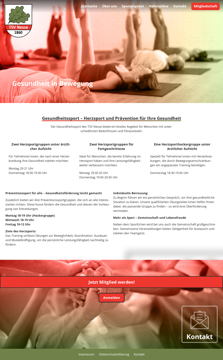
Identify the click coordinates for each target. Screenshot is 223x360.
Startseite (89, 6)
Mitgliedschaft (205, 6)
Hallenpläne (158, 6)
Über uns (109, 6)
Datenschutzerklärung (114, 354)
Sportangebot (133, 6)
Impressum (86, 354)
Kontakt (179, 6)
